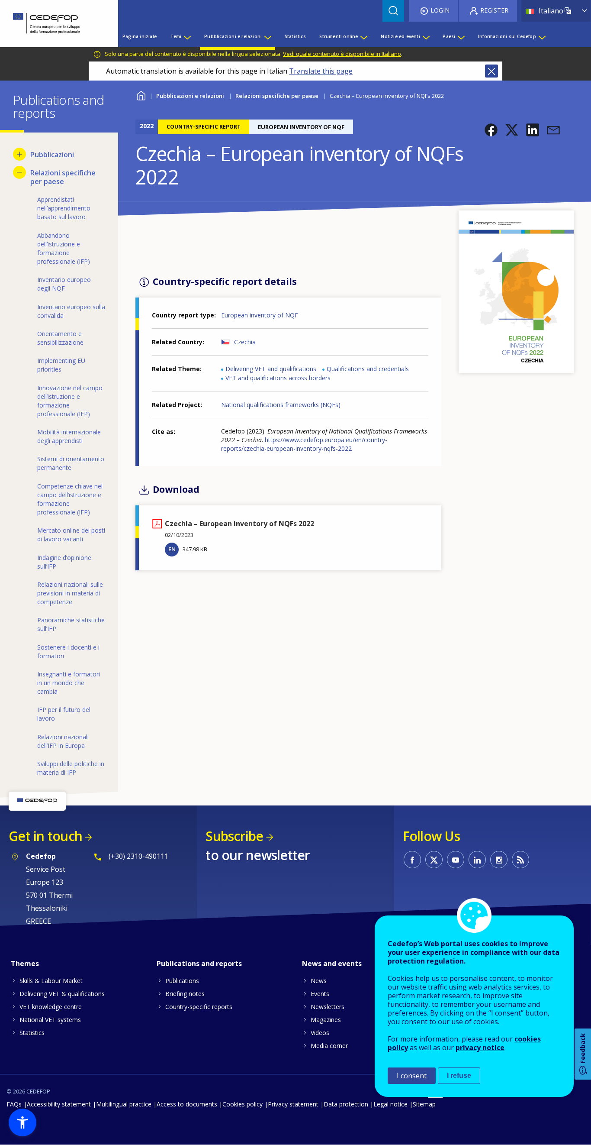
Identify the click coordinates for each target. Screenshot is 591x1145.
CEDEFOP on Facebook (412, 859)
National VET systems (50, 1020)
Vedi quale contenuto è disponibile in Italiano (342, 54)
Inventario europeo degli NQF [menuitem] (64, 283)
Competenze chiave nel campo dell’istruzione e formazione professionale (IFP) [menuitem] (70, 499)
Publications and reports (199, 963)
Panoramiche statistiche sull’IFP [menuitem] (71, 624)
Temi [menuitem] (176, 36)
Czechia (245, 342)
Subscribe (234, 836)
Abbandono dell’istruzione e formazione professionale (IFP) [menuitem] (63, 248)
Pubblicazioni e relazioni (190, 96)
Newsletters (327, 1007)
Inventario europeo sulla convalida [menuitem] (71, 311)
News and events (332, 963)
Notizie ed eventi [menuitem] (400, 36)
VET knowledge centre (50, 1007)
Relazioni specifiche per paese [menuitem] (63, 177)
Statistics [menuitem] (295, 36)
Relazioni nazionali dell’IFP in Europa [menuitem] (63, 741)
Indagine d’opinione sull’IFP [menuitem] (64, 561)
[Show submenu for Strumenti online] (363, 36)
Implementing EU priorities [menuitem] (61, 364)
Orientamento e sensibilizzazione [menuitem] (60, 338)
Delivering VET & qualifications (62, 994)
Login (440, 10)
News (319, 981)
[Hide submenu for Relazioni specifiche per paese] (19, 172)
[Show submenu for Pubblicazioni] (19, 154)
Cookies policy (242, 1104)
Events (320, 994)
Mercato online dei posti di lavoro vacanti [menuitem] (71, 534)
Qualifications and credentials (368, 369)
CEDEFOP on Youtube (455, 859)
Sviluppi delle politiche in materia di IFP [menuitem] (70, 768)
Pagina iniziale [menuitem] (139, 36)
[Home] (52, 23)
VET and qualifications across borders (278, 378)
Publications (182, 981)
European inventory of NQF (259, 315)
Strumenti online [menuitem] (338, 36)
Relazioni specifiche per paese (276, 96)
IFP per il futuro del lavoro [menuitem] (63, 713)
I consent (412, 1075)
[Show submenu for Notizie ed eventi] (426, 36)
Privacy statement (293, 1104)
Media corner (329, 1045)
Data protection (346, 1104)
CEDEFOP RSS (520, 859)
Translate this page (321, 71)
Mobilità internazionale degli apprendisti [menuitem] (69, 436)
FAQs (14, 1104)
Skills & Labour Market (51, 981)
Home (140, 94)
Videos (320, 1033)
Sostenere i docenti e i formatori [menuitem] (68, 651)
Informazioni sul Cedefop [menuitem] (507, 36)
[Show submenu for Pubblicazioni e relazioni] (267, 36)
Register (494, 10)
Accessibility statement (59, 1104)
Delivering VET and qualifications (270, 369)
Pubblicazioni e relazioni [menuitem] (233, 36)
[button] (491, 130)
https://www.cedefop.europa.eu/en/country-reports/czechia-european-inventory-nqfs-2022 (304, 444)
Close (491, 71)
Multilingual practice (123, 1104)
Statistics (32, 1033)
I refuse (459, 1075)
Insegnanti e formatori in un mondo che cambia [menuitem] (68, 682)
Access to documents (187, 1104)
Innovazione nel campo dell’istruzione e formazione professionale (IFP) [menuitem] (70, 401)
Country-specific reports (198, 1007)
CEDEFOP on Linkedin (477, 859)
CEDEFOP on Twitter (434, 859)
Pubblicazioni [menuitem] (52, 154)
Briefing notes (185, 994)
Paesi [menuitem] (449, 36)
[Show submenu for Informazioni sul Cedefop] (541, 36)
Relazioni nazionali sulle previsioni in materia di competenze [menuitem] (70, 593)
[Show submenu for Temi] (187, 36)
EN (172, 549)
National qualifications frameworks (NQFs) (280, 405)
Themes (25, 963)
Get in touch (45, 836)
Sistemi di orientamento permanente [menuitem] (70, 463)
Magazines (326, 1020)
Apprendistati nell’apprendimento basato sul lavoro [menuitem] (63, 208)
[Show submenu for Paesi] (461, 36)
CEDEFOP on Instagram (498, 859)
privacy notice (480, 1047)
